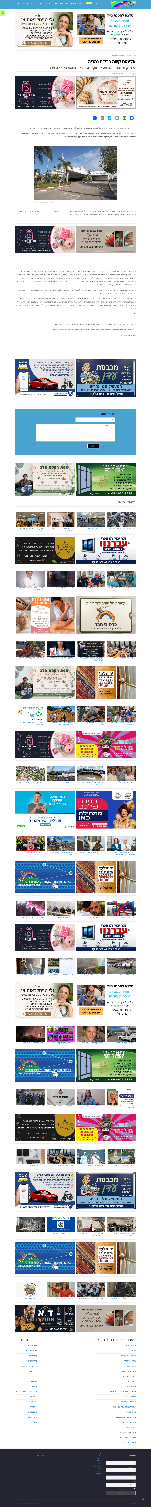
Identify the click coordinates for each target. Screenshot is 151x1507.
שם (135, 1458)
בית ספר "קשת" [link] (130, 1359)
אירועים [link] (99, 1456)
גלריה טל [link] (132, 1349)
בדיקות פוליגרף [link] (31, 1400)
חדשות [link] (99, 1454)
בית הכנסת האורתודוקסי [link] (127, 1395)
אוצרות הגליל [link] (32, 1344)
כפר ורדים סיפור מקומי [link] (128, 1435)
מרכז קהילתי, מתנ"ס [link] (128, 1400)
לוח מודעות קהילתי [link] (95, 1464)
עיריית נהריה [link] (33, 1354)
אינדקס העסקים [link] (96, 1459)
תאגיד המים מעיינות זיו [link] (128, 1430)
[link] (2, 13)
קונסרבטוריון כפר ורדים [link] (128, 1420)
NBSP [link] (134, 1501)
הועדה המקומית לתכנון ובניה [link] (126, 1415)
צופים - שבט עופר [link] (129, 1364)
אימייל (134, 1472)
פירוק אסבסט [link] (32, 1415)
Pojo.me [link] (24, 1501)
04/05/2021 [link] (120, 74)
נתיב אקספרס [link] (131, 1410)
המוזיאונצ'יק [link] (131, 1384)
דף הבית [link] (98, 1451)
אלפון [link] (99, 1461)
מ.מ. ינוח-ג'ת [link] (32, 1379)
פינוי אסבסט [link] (32, 1369)
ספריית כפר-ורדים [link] (129, 1344)
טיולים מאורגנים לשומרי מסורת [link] (26, 1390)
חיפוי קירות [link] (33, 1384)
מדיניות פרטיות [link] (41, 1454)
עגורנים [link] (34, 1374)
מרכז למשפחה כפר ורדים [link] (127, 1369)
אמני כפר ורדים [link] (130, 1379)
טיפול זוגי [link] (34, 1420)
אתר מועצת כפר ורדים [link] (128, 1374)
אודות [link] (44, 1456)
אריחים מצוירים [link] (130, 1425)
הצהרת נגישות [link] (41, 1451)
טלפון (134, 1480)
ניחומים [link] (99, 1469)
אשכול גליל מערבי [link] (31, 1349)
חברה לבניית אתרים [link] (129, 1441)
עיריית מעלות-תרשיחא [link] (29, 1364)
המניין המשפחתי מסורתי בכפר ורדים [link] (123, 1390)
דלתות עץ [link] (33, 1395)
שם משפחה (132, 1465)
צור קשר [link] (98, 1472)
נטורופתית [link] (33, 1405)
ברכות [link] (99, 1467)
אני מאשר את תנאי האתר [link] (125, 1487)
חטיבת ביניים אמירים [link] (128, 1354)
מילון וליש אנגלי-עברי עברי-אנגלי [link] (124, 1405)
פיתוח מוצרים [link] (32, 1410)
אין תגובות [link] (107, 74)
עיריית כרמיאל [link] (32, 1359)
